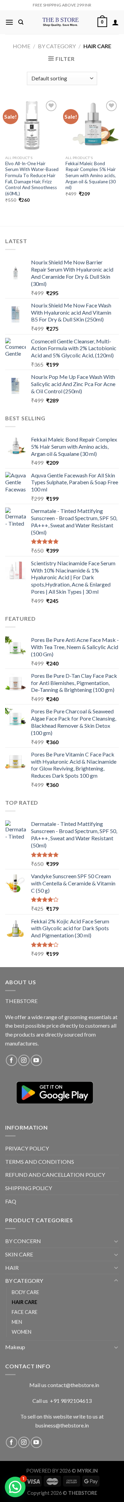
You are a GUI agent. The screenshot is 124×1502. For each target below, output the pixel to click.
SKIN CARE (19, 1254)
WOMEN (21, 1332)
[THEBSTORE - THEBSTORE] (60, 22)
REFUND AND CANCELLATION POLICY (55, 1174)
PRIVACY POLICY (27, 1148)
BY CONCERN (23, 1241)
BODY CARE (25, 1292)
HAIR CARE (24, 1302)
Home (21, 46)
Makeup (15, 1347)
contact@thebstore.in (73, 1385)
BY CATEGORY (57, 46)
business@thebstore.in (62, 1425)
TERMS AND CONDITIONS (39, 1161)
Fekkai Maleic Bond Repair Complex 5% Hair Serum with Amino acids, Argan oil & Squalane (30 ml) (90, 175)
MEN (17, 1322)
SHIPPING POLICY (28, 1188)
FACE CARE (25, 1312)
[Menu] (9, 22)
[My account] (115, 22)
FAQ (10, 1201)
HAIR (12, 1267)
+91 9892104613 (71, 1400)
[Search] (20, 22)
